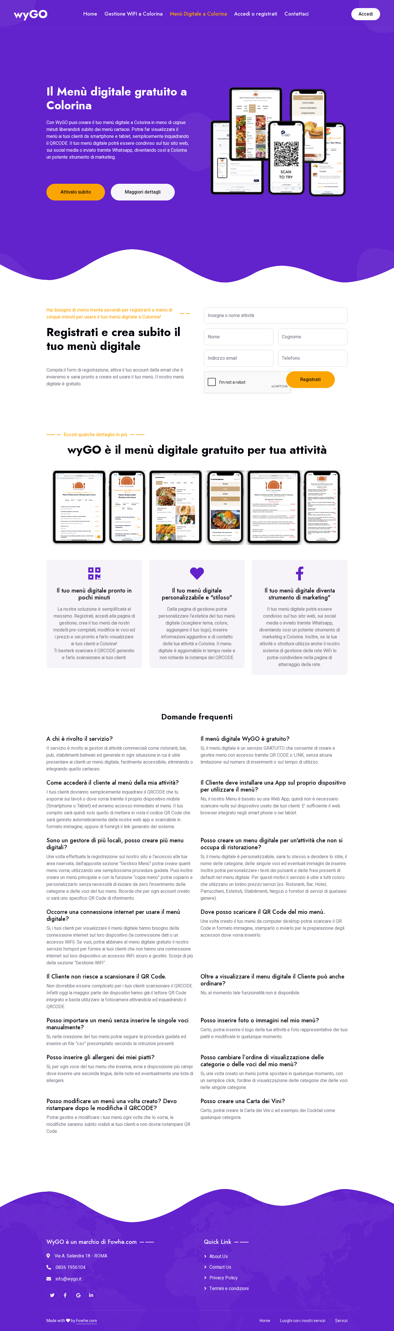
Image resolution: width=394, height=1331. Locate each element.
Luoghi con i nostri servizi (302, 1321)
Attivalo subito (76, 192)
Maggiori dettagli (143, 192)
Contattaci (296, 14)
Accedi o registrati (255, 14)
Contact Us (220, 1267)
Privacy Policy (223, 1277)
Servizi (341, 1321)
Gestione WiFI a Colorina (133, 14)
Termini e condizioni (229, 1288)
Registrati (310, 379)
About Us (218, 1256)
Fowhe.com (86, 1321)
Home (90, 14)
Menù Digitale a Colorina (198, 14)
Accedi (366, 14)
